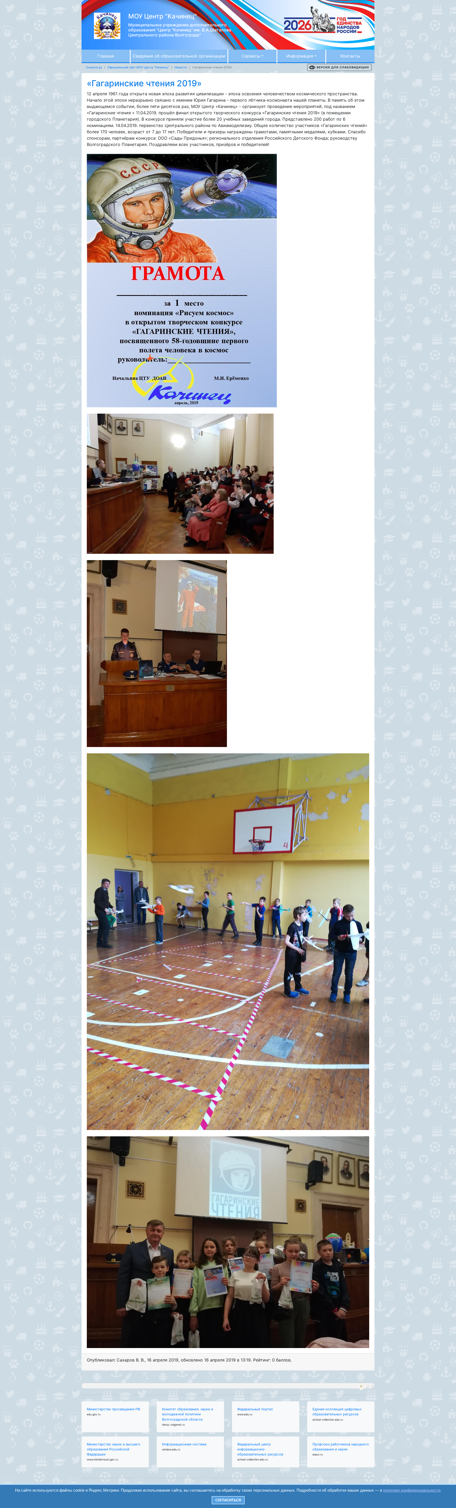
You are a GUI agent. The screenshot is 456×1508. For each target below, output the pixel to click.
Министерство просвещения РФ (113, 1409)
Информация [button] (299, 56)
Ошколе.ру (94, 67)
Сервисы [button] (250, 56)
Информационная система (184, 1444)
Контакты (350, 56)
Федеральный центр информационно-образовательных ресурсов (260, 1449)
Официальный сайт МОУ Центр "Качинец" (138, 67)
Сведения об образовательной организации (179, 56)
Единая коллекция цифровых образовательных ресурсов (337, 1411)
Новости (180, 67)
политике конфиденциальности (411, 1490)
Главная (105, 56)
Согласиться (228, 1500)
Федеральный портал (255, 1409)
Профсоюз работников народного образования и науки (340, 1446)
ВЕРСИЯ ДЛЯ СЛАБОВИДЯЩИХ (343, 67)
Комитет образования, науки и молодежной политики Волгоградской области (187, 1414)
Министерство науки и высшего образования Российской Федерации (113, 1449)
